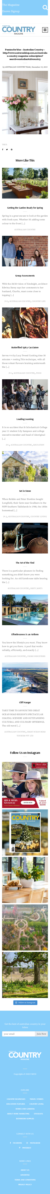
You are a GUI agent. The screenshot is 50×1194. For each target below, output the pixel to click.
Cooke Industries (36, 656)
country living (39, 516)
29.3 (6, 301)
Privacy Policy (25, 1184)
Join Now (41, 1034)
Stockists (38, 1113)
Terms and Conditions (25, 1179)
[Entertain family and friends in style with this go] (25, 880)
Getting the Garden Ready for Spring (25, 207)
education (38, 445)
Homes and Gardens (25, 1109)
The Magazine (10, 5)
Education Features (15, 1104)
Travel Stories (36, 1099)
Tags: (4, 144)
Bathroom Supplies (25, 1118)
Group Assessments (25, 275)
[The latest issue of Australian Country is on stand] (25, 832)
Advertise (25, 1175)
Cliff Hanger (25, 702)
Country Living (36, 1104)
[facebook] (2, 149)
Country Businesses (16, 1099)
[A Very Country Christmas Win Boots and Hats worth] (25, 785)
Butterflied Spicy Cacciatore (24, 347)
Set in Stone (25, 490)
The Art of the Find (25, 562)
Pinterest (26, 1148)
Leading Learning (25, 419)
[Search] (45, 8)
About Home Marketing (18, 1113)
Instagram (35, 1143)
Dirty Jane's (36, 588)
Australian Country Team (18, 67)
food (38, 373)
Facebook (17, 1143)
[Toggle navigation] (45, 30)
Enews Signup (11, 11)
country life (38, 301)
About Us (25, 1170)
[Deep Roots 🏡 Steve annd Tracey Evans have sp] (25, 975)
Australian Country (25, 229)
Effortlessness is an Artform (24, 634)
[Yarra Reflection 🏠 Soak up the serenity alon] (25, 927)
